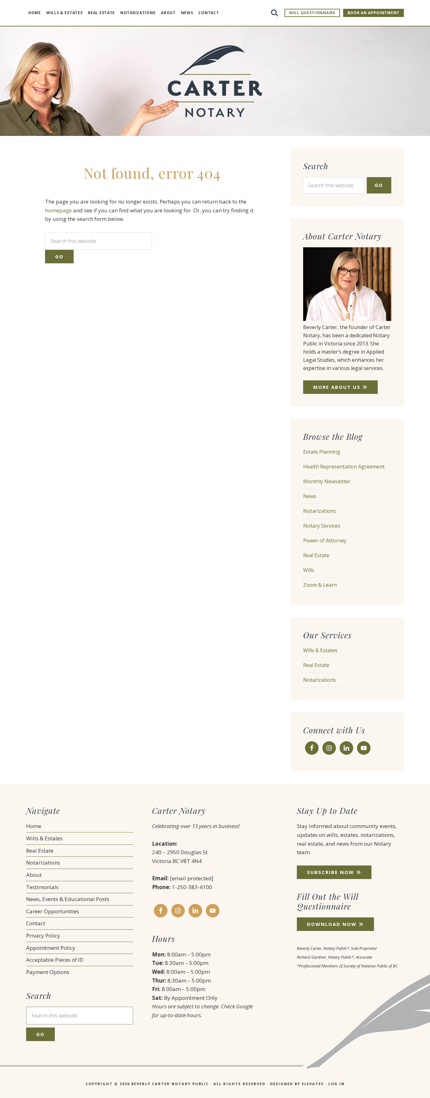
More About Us (337, 387)
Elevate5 (313, 1083)
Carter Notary (215, 81)
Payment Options (47, 972)
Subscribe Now (331, 872)
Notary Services (321, 525)
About (34, 874)
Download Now (333, 924)
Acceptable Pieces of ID (54, 959)
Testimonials (42, 887)
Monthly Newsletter (326, 481)
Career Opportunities (52, 911)
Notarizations (319, 510)
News (309, 496)
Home (33, 826)
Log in (336, 1083)
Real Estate (316, 555)
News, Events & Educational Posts (67, 899)
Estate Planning (321, 451)
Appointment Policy (50, 947)
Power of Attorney (325, 540)
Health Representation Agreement (344, 466)
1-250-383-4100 (192, 887)
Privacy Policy (43, 935)
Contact (35, 923)
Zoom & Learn (320, 584)
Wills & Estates (320, 650)
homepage (58, 210)
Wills (308, 570)
